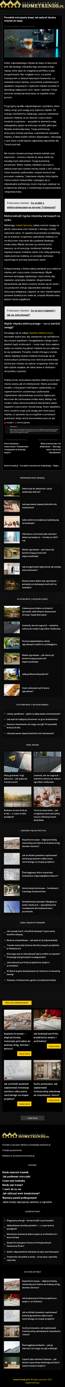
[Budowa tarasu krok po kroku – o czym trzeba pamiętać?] (17, 797)
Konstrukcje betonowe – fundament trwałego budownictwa (40, 889)
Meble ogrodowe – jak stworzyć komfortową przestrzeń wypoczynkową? (38, 553)
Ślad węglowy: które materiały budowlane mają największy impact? (40, 874)
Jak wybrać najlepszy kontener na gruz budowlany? (32, 719)
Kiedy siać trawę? (12, 1185)
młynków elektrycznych (41, 333)
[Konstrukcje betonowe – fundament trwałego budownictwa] (12, 890)
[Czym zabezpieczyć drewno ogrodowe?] (12, 690)
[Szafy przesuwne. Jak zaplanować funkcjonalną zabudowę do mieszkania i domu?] (47, 1070)
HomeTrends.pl (20, 1380)
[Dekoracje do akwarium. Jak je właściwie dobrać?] (12, 490)
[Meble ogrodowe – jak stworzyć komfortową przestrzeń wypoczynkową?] (12, 553)
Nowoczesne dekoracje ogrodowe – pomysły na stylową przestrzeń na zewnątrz (40, 584)
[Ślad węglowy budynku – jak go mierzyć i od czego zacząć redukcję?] (12, 1347)
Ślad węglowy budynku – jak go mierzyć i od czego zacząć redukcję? (39, 1346)
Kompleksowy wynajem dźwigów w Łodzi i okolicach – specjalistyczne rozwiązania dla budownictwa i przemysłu (39, 906)
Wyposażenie (23, 422)
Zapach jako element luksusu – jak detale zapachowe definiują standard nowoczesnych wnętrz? (40, 1362)
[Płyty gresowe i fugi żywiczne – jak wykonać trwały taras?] (17, 762)
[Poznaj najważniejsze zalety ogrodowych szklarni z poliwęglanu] (12, 643)
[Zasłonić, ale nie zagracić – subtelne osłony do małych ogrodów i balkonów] (12, 627)
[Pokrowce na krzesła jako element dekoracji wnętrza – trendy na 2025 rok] (12, 537)
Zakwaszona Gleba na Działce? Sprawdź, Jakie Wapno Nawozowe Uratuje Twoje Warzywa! (39, 611)
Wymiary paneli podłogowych (19, 1197)
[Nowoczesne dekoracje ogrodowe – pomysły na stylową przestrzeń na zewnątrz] (12, 584)
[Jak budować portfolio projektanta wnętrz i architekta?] (47, 1020)
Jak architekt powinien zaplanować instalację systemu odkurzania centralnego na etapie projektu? (39, 858)
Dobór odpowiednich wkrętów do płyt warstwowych (33, 1251)
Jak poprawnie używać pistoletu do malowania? (30, 733)
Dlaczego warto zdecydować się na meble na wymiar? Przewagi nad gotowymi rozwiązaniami (33, 955)
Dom (9, 1078)
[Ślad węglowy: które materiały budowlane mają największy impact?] (12, 874)
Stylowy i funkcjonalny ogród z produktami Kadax (31, 980)
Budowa (11, 1028)
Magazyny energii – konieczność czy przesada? (30, 1220)
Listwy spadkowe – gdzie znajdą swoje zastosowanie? (34, 713)
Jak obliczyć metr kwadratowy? (21, 1193)
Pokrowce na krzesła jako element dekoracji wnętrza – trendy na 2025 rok (40, 537)
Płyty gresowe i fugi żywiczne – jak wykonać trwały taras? (15, 779)
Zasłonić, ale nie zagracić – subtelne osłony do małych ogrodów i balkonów (41, 627)
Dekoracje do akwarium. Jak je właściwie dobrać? (37, 490)
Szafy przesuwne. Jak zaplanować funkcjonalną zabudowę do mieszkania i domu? (47, 1089)
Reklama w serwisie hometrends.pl (18, 1155)
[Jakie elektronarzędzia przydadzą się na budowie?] (12, 522)
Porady (10, 422)
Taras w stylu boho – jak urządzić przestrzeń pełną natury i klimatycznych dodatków (47, 815)
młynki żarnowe (24, 225)
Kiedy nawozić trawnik (15, 1172)
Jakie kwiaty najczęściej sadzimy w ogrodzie (27, 1202)
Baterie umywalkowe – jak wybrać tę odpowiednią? (32, 940)
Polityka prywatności (12, 1150)
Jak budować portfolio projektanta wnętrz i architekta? (46, 1037)
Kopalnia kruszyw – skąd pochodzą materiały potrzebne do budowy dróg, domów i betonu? (41, 843)
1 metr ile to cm (11, 1189)
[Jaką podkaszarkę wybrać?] (12, 674)
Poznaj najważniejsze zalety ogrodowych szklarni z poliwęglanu (39, 642)
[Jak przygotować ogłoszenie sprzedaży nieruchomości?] (12, 569)
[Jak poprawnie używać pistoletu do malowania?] (12, 506)
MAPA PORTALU (33, 1383)
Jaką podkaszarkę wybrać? (35, 674)
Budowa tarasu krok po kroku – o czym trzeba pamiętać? (15, 813)
